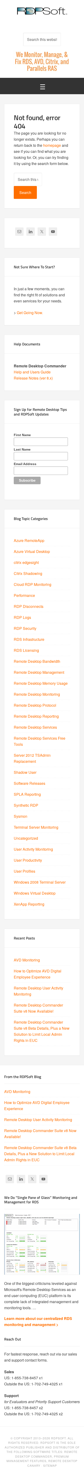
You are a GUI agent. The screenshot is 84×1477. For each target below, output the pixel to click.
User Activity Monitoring (33, 849)
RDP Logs (22, 617)
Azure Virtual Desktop (32, 551)
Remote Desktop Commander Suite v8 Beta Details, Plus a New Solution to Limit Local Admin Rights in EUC (40, 1153)
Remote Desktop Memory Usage (41, 683)
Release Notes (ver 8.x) (33, 378)
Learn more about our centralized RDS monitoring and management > (38, 1321)
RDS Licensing (26, 650)
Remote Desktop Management (39, 672)
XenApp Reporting (29, 904)
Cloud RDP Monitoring (32, 584)
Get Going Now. (30, 312)
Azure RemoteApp (29, 540)
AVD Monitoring (27, 960)
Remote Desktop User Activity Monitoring (38, 1119)
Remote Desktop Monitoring (37, 694)
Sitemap (50, 1465)
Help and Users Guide (32, 372)
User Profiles (24, 871)
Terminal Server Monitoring (36, 827)
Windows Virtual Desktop (35, 893)
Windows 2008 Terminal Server (40, 882)
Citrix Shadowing (28, 573)
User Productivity (28, 860)
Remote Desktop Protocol (35, 705)
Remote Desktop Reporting (36, 716)
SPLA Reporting (27, 794)
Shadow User (25, 772)
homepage (52, 145)
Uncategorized (26, 838)
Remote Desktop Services (35, 727)
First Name (22, 435)
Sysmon (20, 816)
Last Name (22, 449)
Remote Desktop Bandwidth (37, 661)
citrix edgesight (26, 562)
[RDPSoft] (42, 14)
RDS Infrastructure (29, 639)
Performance (24, 595)
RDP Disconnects (28, 606)
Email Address (25, 464)
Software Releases (29, 783)
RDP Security (25, 628)
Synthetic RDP (26, 805)
